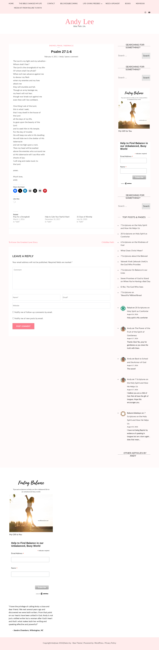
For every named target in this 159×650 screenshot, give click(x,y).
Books (128, 3)
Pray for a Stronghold (21, 217)
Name (123, 167)
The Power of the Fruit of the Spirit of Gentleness (138, 331)
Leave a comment (71, 57)
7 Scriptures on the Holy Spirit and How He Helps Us (137, 383)
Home (11, 3)
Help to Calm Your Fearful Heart (57, 217)
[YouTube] (149, 12)
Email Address (126, 156)
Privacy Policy (110, 643)
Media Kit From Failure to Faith (28, 8)
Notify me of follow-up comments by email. (33, 312)
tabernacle (68, 46)
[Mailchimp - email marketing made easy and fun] (126, 183)
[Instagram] (145, 12)
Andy (61, 57)
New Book (140, 3)
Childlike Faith (108, 242)
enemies (52, 46)
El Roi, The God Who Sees (132, 287)
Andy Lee (79, 21)
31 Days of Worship (84, 217)
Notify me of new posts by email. (29, 318)
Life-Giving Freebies (91, 3)
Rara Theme (77, 643)
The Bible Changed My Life (30, 3)
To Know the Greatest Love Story (23, 242)
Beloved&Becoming (69, 3)
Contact (51, 3)
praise (59, 46)
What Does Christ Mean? (132, 251)
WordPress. (99, 643)
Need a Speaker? (113, 3)
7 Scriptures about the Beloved (134, 256)
